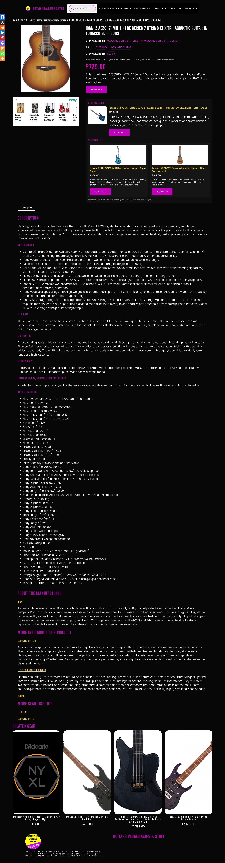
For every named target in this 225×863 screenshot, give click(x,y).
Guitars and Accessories (113, 8)
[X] (2, 22)
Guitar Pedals (141, 8)
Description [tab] (26, 207)
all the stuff (173, 8)
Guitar (174, 40)
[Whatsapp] (2, 53)
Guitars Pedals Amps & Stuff (48, 8)
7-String (101, 47)
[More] (2, 58)
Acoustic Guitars (34, 20)
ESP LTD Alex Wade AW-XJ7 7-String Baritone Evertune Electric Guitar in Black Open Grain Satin (138, 819)
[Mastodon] (2, 43)
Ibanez (22, 20)
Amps (157, 8)
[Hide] (1, 64)
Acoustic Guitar (121, 47)
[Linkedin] (2, 32)
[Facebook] (2, 17)
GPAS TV (190, 8)
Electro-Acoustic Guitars (55, 20)
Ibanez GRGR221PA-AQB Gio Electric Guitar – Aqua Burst (118, 169)
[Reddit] (2, 27)
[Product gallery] (46, 58)
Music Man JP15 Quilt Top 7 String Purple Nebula (188, 818)
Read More (96, 89)
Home (15, 20)
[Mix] (2, 48)
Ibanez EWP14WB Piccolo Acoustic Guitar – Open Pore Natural (179, 169)
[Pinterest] (2, 37)
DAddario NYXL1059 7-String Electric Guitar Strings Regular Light (36, 818)
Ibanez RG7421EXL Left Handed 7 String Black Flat (87, 818)
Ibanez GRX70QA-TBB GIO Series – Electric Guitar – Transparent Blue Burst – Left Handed (158, 107)
